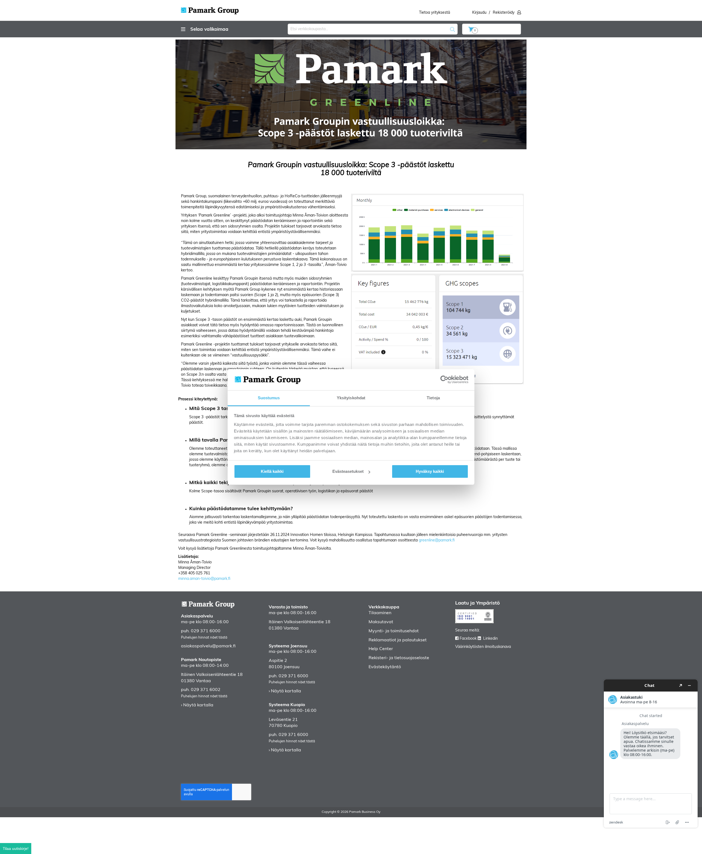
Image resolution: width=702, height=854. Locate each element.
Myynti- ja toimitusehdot (394, 631)
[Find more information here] (650, 753)
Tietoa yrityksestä (434, 13)
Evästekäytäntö (385, 667)
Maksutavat (381, 622)
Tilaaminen (380, 613)
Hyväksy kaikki (430, 471)
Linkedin (490, 639)
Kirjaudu (479, 13)
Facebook (468, 639)
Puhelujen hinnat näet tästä (204, 637)
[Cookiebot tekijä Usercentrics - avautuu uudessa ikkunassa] (444, 379)
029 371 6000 (205, 631)
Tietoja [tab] (433, 397)
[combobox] (373, 29)
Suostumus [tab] (269, 397)
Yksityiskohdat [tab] (351, 397)
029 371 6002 (205, 690)
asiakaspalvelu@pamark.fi (208, 646)
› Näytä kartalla (197, 705)
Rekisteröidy (503, 13)
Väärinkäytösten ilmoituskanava (483, 647)
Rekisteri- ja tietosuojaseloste (399, 658)
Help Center (381, 649)
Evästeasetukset (348, 471)
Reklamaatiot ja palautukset (398, 640)
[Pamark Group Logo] (210, 9)
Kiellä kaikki (272, 471)
